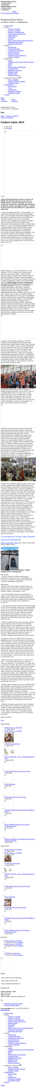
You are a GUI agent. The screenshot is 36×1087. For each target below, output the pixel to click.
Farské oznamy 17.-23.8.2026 (13, 731)
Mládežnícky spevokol (14, 70)
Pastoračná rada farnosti (15, 44)
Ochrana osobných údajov (12, 1005)
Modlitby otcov (12, 73)
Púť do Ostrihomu (9, 784)
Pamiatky (11, 39)
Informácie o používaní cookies (13, 1003)
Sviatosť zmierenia (13, 52)
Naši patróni (11, 37)
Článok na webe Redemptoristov (11, 539)
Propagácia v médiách (14, 91)
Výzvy (10, 88)
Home (2, 116)
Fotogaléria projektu (14, 93)
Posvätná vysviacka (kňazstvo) (17, 55)
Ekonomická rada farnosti (15, 42)
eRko (9, 65)
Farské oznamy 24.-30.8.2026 (13, 727)
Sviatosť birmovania (14, 49)
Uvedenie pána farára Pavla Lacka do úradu (17, 771)
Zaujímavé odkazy (13, 83)
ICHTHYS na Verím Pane (12, 744)
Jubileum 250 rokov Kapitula (16, 81)
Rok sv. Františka (13, 80)
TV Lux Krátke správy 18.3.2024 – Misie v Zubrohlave (18, 536)
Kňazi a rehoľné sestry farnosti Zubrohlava (20, 40)
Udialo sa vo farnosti (14, 29)
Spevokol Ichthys (13, 69)
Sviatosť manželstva (14, 57)
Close (2, 720)
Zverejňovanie (12, 89)
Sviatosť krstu (12, 47)
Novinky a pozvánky (14, 30)
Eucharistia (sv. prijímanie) (16, 50)
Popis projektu (12, 86)
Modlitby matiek (13, 72)
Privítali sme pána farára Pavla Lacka (15, 797)
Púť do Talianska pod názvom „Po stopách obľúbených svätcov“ (16, 825)
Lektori (10, 60)
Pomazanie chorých (14, 54)
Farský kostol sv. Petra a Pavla (17, 34)
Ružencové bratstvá (14, 75)
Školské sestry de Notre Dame (17, 67)
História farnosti (12, 35)
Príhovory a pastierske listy (16, 32)
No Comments (19, 942)
